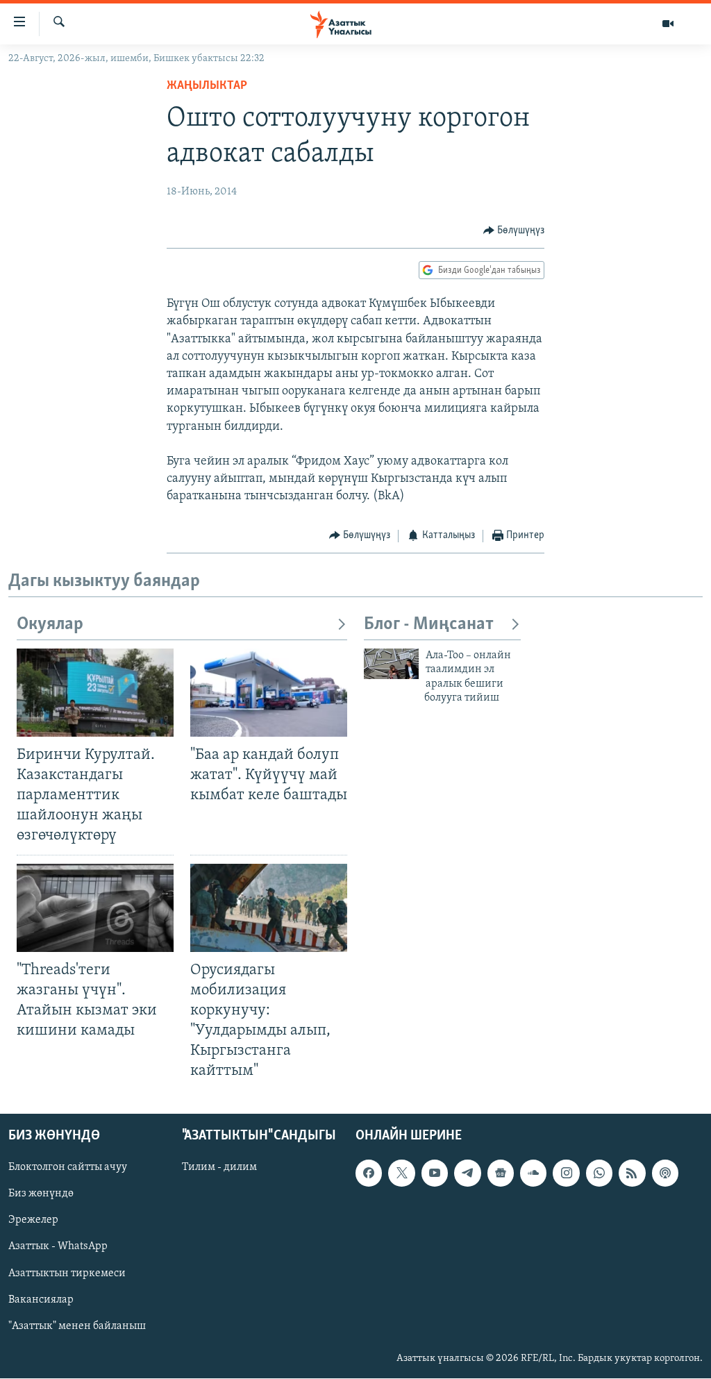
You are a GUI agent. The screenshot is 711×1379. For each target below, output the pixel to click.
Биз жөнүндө (41, 1194)
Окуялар (50, 624)
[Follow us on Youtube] (434, 1173)
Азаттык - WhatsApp (58, 1247)
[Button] (514, 231)
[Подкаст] (665, 1173)
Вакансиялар (41, 1299)
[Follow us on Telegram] (467, 1173)
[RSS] (632, 1173)
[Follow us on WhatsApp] (599, 1173)
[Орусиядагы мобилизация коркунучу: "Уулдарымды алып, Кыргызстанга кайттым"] (268, 908)
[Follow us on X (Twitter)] (401, 1173)
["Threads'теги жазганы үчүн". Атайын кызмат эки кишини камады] (95, 908)
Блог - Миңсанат (429, 624)
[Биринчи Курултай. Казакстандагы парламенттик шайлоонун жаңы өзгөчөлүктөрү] (95, 693)
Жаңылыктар (207, 86)
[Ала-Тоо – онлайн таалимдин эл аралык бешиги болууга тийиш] (391, 664)
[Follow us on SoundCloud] (533, 1173)
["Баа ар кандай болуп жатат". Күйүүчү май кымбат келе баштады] (268, 693)
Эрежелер (33, 1220)
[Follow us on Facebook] (369, 1173)
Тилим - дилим (219, 1167)
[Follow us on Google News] (500, 1173)
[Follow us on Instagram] (566, 1173)
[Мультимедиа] (668, 23)
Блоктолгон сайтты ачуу (67, 1167)
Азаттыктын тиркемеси (67, 1273)
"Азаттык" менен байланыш (77, 1326)
